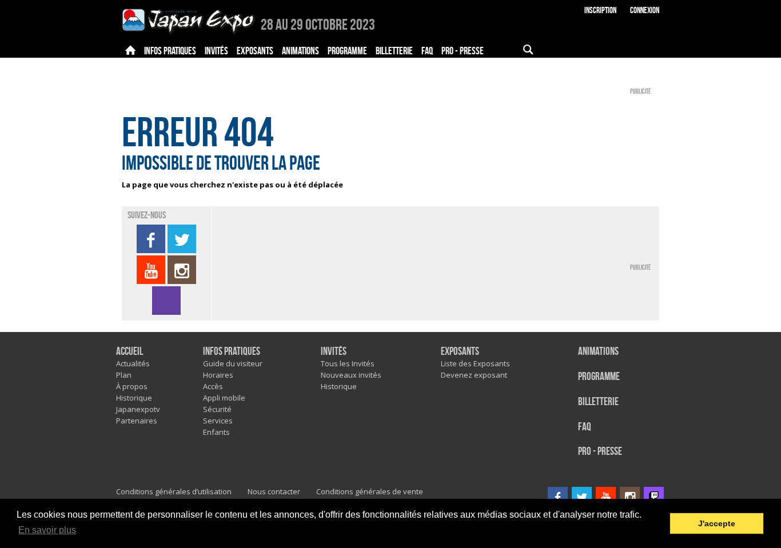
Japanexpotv (138, 409)
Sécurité (217, 409)
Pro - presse (600, 451)
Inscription (600, 10)
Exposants (460, 351)
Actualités (133, 363)
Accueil (129, 351)
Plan (124, 375)
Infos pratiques (231, 351)
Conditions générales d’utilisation (174, 491)
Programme (599, 376)
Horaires (218, 375)
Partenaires (136, 420)
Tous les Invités (347, 363)
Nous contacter (274, 491)
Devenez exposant (474, 375)
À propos (132, 386)
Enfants (216, 432)
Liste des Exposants (475, 363)
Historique (134, 398)
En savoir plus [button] (47, 530)
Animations (598, 351)
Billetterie (598, 402)
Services (218, 420)
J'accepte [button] (716, 523)
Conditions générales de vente (369, 491)
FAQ (584, 427)
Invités (333, 351)
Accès (213, 386)
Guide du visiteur (232, 363)
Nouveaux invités (351, 375)
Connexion (644, 10)
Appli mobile (224, 398)
